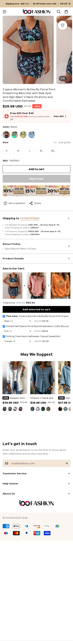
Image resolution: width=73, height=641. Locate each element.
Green (14, 134)
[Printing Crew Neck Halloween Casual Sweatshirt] (60, 285)
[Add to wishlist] (62, 25)
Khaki (48, 409)
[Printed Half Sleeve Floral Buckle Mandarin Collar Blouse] (36, 285)
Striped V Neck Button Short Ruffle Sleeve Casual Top (42, 398)
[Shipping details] (68, 218)
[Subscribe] (64, 463)
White (15, 409)
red (20, 409)
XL (42, 152)
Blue (31, 134)
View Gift (59, 116)
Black (6, 134)
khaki (10, 409)
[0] (66, 11)
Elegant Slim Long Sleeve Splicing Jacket (18, 398)
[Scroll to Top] (66, 622)
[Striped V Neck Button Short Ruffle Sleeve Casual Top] (42, 377)
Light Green (23, 134)
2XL (54, 152)
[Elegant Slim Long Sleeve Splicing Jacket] (14, 377)
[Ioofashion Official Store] (37, 11)
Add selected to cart (36, 309)
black (4, 409)
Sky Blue (65, 409)
